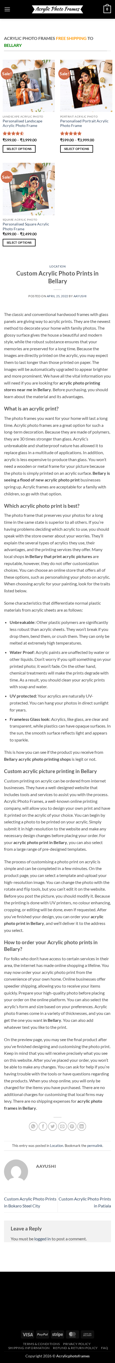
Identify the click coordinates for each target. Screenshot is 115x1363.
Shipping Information (29, 1348)
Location (57, 266)
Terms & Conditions (41, 1344)
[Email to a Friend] (62, 1126)
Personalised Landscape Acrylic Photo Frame (22, 123)
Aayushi (80, 296)
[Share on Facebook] (43, 1126)
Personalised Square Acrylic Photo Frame (26, 226)
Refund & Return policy (75, 1348)
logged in (42, 1238)
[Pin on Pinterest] (72, 1126)
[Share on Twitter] (52, 1126)
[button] (7, 9)
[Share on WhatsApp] (33, 1126)
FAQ (104, 1348)
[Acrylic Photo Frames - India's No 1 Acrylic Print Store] (57, 9)
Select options (19, 148)
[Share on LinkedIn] (81, 1126)
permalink (94, 1145)
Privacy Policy (77, 1344)
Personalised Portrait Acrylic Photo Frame (84, 123)
